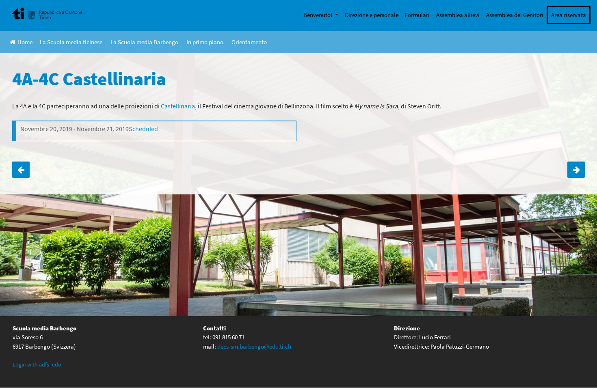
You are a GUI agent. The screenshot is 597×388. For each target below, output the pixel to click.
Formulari (417, 15)
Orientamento (249, 42)
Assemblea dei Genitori (514, 15)
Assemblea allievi (458, 15)
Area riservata (568, 15)
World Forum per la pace (21, 170)
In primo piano (204, 42)
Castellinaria (178, 106)
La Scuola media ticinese (71, 42)
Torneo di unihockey (576, 170)
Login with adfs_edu (37, 364)
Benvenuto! (318, 15)
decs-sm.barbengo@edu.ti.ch (254, 346)
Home (24, 42)
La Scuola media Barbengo (144, 42)
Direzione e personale (371, 15)
